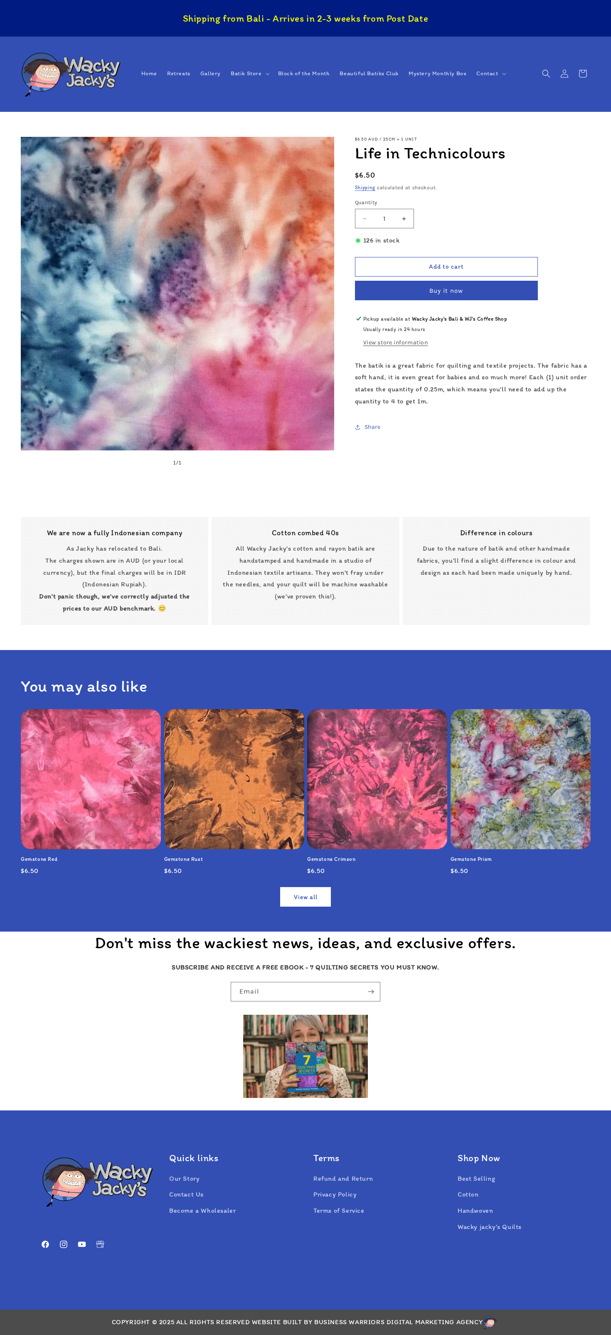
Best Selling (476, 1178)
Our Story (184, 1178)
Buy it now (446, 290)
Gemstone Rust (183, 859)
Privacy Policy (335, 1194)
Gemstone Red (39, 859)
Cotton (468, 1194)
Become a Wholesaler (202, 1210)
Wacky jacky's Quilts (490, 1227)
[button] (249, 73)
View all (306, 897)
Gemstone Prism (471, 859)
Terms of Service (339, 1210)
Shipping (365, 187)
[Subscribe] (371, 991)
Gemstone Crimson (331, 859)
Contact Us (186, 1194)
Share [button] (373, 426)
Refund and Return (343, 1178)
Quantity (366, 202)
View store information (395, 342)
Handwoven (475, 1210)
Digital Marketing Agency (435, 1322)
